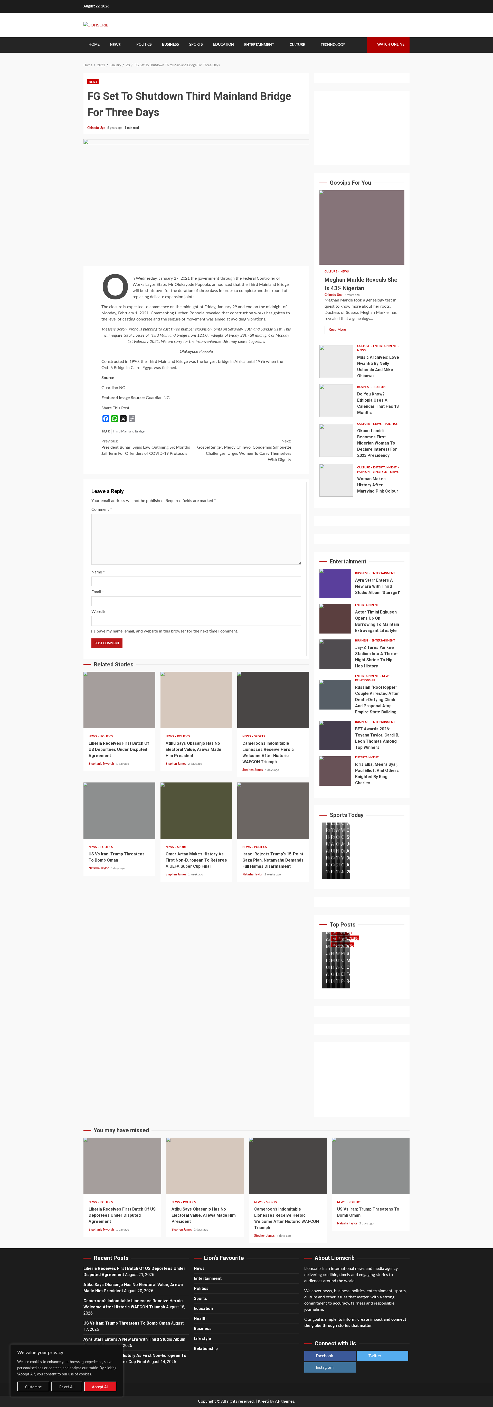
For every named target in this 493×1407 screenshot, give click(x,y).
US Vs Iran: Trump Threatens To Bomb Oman (119, 810)
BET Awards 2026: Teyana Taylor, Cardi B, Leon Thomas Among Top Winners (335, 735)
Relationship (365, 680)
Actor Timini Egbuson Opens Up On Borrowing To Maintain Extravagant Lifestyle (335, 619)
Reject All (66, 1387)
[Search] (359, 45)
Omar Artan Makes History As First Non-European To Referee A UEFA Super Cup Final (196, 810)
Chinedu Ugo (96, 127)
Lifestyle (380, 471)
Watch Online (390, 44)
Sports (196, 44)
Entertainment (259, 45)
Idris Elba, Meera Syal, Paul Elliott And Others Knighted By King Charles (335, 771)
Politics (144, 44)
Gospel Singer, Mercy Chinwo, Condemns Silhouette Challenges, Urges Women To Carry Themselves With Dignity (244, 450)
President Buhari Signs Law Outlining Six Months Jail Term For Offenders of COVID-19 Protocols (145, 447)
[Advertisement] (361, 128)
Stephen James (176, 763)
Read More (337, 330)
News (115, 45)
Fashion (363, 471)
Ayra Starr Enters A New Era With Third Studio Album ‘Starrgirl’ (335, 583)
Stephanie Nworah (102, 763)
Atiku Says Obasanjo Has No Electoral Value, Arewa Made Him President (196, 700)
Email (97, 592)
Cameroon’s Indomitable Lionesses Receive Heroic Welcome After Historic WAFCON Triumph (273, 700)
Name (98, 572)
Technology (333, 45)
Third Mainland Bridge (129, 431)
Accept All (100, 1387)
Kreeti (263, 1401)
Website (98, 612)
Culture (297, 45)
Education (223, 44)
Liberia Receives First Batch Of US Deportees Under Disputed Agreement (119, 700)
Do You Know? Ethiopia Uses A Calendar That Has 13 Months (336, 400)
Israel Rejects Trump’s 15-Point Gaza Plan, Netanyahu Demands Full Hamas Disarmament (273, 810)
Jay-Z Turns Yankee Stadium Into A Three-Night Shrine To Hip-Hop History (335, 654)
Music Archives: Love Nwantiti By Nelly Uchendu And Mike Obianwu (336, 361)
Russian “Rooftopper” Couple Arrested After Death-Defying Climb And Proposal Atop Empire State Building (335, 695)
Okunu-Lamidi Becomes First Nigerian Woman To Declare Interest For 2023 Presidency (336, 440)
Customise (33, 1387)
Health (200, 1318)
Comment (101, 509)
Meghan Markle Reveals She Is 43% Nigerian (361, 227)
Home (94, 44)
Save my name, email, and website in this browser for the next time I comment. (167, 631)
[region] (66, 1370)
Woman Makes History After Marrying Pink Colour (336, 480)
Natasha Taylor (99, 868)
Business (170, 44)
